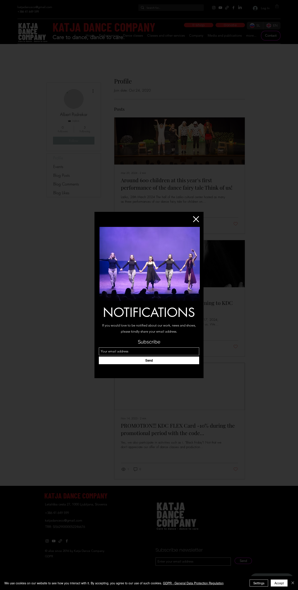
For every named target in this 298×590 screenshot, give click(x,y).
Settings (258, 583)
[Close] (292, 583)
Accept (279, 583)
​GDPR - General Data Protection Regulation (193, 583)
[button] (196, 219)
